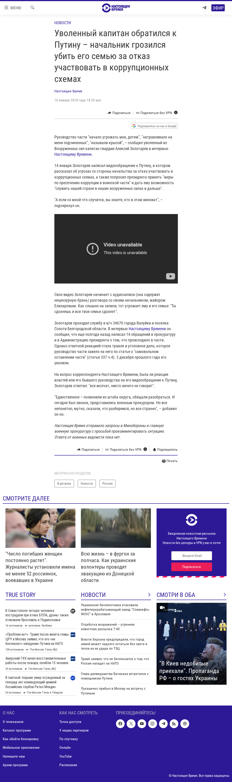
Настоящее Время (68, 91)
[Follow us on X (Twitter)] (131, 723)
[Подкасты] (184, 723)
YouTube (65, 756)
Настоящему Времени (73, 154)
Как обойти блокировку (21, 739)
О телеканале (13, 722)
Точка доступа (70, 722)
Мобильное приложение (21, 747)
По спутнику (68, 739)
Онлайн (65, 747)
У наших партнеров (74, 730)
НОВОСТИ (93, 594)
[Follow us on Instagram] (152, 723)
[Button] (119, 113)
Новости (62, 22)
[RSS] (174, 723)
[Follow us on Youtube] (142, 723)
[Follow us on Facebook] (120, 723)
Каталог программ (17, 730)
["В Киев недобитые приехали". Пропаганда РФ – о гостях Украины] (192, 644)
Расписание (68, 765)
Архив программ (15, 765)
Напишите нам (14, 756)
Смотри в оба (176, 594)
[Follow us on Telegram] (163, 723)
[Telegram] (204, 7)
